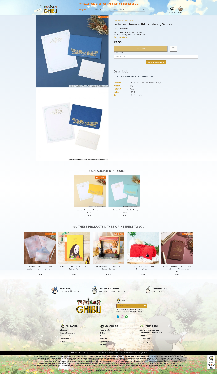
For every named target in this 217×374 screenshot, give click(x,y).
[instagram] (122, 316)
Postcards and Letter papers (123, 21)
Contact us (143, 342)
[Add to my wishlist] (173, 49)
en (175, 4)
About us (63, 330)
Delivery (63, 341)
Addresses (104, 336)
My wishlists (104, 341)
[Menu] (214, 356)
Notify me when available (156, 62)
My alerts (103, 344)
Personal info (105, 330)
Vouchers (103, 338)
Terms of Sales (65, 338)
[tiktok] (126, 316)
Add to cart (140, 48)
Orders (102, 333)
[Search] (143, 10)
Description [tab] (122, 71)
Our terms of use (66, 336)
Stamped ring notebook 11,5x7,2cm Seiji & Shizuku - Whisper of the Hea (177, 268)
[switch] (211, 368)
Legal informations (67, 333)
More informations (120, 37)
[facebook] (117, 316)
